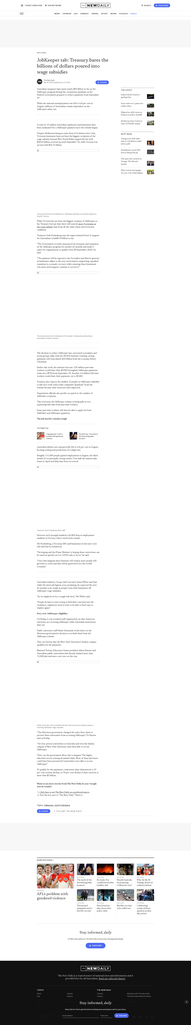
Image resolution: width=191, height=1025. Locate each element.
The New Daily (49, 80)
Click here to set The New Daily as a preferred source (64, 792)
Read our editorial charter (112, 979)
